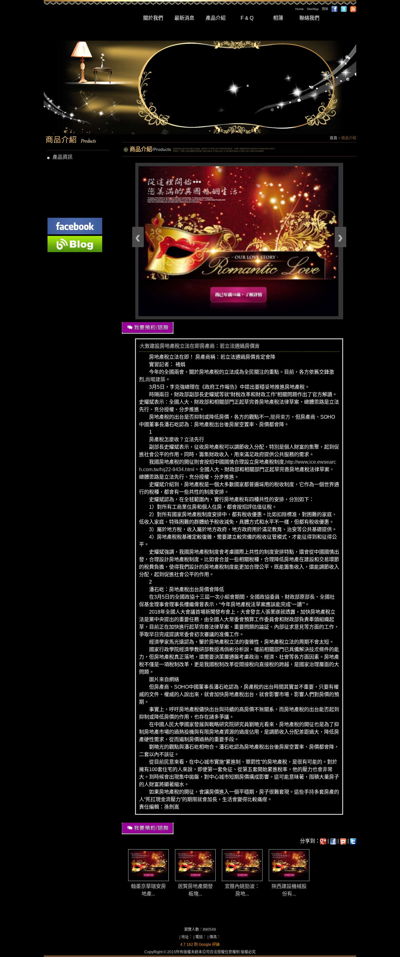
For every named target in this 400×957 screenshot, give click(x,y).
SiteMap (313, 9)
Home (299, 9)
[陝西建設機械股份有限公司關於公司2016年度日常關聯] (289, 864)
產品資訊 (62, 157)
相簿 (278, 18)
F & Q (247, 18)
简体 (325, 9)
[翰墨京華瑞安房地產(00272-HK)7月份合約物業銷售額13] (149, 864)
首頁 (333, 138)
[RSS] (353, 9)
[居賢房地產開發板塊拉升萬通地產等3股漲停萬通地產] (195, 864)
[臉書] (334, 9)
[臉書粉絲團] (75, 225)
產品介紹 (216, 18)
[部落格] (344, 9)
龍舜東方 (280, 417)
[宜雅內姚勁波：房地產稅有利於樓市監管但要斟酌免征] (242, 864)
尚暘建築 (155, 379)
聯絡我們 (309, 18)
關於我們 (153, 18)
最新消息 (184, 18)
